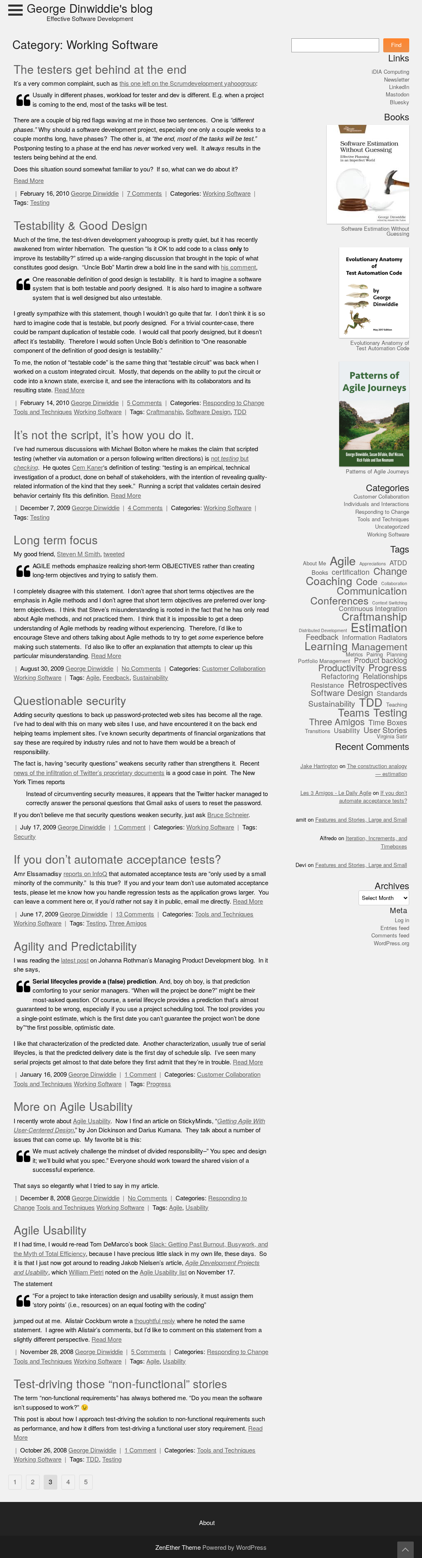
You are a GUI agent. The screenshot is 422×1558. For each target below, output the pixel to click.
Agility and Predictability (75, 946)
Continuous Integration (373, 609)
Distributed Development (323, 631)
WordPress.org (391, 943)
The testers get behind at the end (100, 70)
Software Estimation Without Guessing (375, 231)
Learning (326, 646)
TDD (240, 412)
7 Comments (144, 193)
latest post (75, 960)
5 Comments (144, 403)
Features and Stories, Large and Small (361, 819)
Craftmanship (164, 412)
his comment (238, 267)
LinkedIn (399, 87)
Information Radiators (374, 638)
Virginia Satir (392, 736)
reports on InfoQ (85, 874)
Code (366, 582)
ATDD (398, 563)
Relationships (385, 676)
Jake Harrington (319, 766)
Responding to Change (233, 403)
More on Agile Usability (73, 1107)
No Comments (141, 668)
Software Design (208, 412)
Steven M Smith (78, 554)
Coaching (329, 581)
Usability (197, 1207)
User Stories (385, 730)
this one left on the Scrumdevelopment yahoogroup (188, 83)
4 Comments (145, 508)
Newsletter (396, 79)
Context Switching (389, 603)
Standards (392, 694)
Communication (372, 591)
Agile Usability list (163, 1272)
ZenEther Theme (178, 1547)
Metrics (354, 654)
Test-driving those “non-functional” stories (120, 1384)
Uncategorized (392, 526)
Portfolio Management (324, 661)
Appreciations (372, 564)
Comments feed (390, 935)
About (207, 1523)
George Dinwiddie (95, 193)
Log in (402, 920)
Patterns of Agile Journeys (377, 471)
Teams (354, 713)
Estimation (379, 628)
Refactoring (340, 676)
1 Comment (129, 827)
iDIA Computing (390, 71)
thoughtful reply (154, 1321)
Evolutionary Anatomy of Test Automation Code (379, 345)
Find (396, 45)
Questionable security (70, 701)
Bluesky (399, 102)
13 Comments (135, 914)
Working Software (227, 193)
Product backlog (380, 660)
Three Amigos (128, 923)
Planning (397, 654)
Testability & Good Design (81, 226)
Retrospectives (377, 684)
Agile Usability (91, 1121)
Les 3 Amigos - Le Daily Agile (335, 793)
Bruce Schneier (228, 815)
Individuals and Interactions (376, 504)
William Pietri (86, 1272)
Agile (92, 678)
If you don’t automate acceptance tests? (117, 860)
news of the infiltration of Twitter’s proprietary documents (89, 773)
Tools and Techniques (43, 412)
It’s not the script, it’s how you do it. (104, 435)
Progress (158, 1084)
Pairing (374, 654)
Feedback (116, 678)
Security (25, 837)
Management (379, 647)
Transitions (317, 731)
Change (390, 571)
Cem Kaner (87, 467)
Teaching (396, 705)
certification (351, 572)
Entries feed (394, 928)
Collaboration (394, 584)
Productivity (341, 668)
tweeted (113, 554)
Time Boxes (387, 722)
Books (320, 573)
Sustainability (150, 678)
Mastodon (397, 94)
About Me (314, 563)
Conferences (339, 601)
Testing (39, 202)
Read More (29, 181)
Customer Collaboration (233, 668)
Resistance (327, 685)
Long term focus (56, 540)
